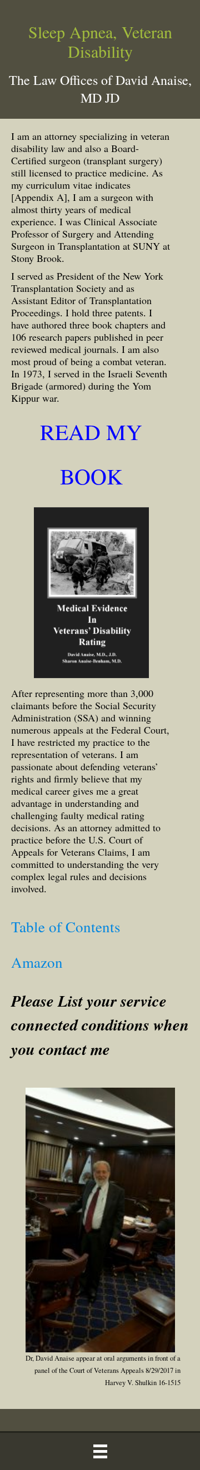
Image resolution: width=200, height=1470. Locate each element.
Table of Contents (66, 927)
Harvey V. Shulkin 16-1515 (143, 1382)
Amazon (37, 962)
